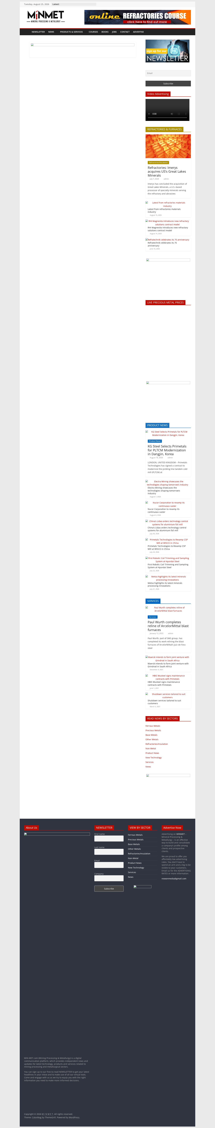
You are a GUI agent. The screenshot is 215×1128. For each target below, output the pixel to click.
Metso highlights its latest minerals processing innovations (165, 584)
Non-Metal (151, 748)
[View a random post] (188, 32)
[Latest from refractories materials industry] (167, 202)
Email (97, 860)
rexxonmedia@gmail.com (174, 878)
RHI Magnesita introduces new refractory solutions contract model (168, 229)
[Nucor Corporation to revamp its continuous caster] (167, 502)
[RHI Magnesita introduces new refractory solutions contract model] (167, 221)
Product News (154, 441)
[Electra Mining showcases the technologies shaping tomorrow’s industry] (167, 481)
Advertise (138, 31)
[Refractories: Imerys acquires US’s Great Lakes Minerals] (168, 135)
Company (99, 873)
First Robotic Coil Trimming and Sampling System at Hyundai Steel (168, 566)
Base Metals (151, 734)
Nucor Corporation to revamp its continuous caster (163, 510)
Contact (125, 31)
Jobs (114, 31)
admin (166, 179)
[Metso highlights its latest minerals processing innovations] (167, 576)
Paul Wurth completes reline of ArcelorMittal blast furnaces (168, 626)
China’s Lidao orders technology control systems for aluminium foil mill (167, 529)
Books (105, 31)
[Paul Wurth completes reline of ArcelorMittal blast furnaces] (168, 607)
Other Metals (152, 739)
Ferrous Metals (153, 725)
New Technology (154, 757)
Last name (99, 847)
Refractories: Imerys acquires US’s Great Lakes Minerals (167, 171)
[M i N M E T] (27, 32)
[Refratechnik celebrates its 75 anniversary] (167, 239)
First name (99, 834)
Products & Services (71, 31)
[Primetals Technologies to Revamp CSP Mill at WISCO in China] (167, 539)
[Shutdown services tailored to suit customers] (167, 694)
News (51, 31)
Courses (93, 31)
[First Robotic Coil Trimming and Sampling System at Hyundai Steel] (167, 558)
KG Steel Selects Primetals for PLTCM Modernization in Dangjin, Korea (167, 450)
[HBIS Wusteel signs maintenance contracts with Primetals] (167, 675)
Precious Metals (153, 730)
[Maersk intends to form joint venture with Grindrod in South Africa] (167, 657)
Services (152, 617)
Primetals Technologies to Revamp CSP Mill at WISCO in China (167, 547)
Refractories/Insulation (158, 162)
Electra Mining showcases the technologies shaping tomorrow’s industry (164, 490)
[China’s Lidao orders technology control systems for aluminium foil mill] (167, 521)
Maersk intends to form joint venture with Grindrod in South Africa (168, 665)
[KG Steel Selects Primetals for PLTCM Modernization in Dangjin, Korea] (168, 431)
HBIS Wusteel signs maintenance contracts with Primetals (164, 683)
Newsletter (38, 31)
